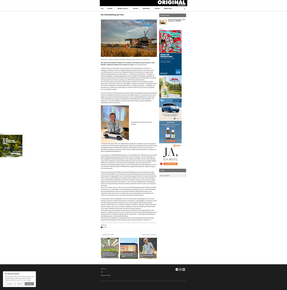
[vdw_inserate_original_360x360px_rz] (170, 41)
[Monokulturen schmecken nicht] (148, 248)
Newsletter (168, 8)
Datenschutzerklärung (105, 275)
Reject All (19, 283)
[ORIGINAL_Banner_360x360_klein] (170, 109)
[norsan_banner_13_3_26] (170, 131)
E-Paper (110, 8)
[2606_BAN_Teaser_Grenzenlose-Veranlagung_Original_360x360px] (170, 64)
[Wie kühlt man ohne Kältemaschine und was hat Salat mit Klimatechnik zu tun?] (110, 248)
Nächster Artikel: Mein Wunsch (149, 234)
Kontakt (157, 8)
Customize (9, 283)
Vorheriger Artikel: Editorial (107, 234)
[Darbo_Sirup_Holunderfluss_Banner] (170, 86)
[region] (19, 279)
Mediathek (146, 8)
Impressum (103, 268)
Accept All (29, 283)
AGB (102, 272)
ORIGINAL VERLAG (122, 8)
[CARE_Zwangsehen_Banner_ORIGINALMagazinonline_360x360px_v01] (170, 154)
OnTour (135, 8)
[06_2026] (11, 145)
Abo (102, 8)
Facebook (105, 227)
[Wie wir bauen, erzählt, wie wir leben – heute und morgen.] (129, 248)
